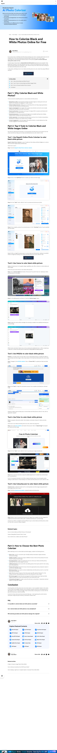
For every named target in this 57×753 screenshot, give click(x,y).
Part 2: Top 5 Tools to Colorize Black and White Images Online (23, 83)
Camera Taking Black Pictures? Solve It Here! (17, 534)
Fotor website (18, 425)
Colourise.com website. (20, 490)
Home (10, 34)
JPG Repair (26, 646)
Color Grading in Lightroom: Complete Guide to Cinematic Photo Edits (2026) (23, 669)
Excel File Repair (27, 629)
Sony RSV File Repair (16, 636)
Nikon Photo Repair (41, 639)
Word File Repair (15, 629)
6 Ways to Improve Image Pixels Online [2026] (17, 664)
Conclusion (13, 87)
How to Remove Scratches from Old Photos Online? (18, 667)
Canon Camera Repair (28, 636)
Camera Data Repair (16, 639)
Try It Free (29, 73)
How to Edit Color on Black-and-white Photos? (17, 536)
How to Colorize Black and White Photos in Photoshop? (19, 532)
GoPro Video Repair (41, 636)
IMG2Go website (21, 361)
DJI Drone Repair (27, 639)
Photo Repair (14, 34)
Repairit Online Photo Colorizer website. (23, 147)
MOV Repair (14, 646)
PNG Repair (39, 646)
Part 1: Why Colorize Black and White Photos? (20, 81)
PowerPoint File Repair (41, 629)
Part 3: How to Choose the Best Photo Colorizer (21, 85)
